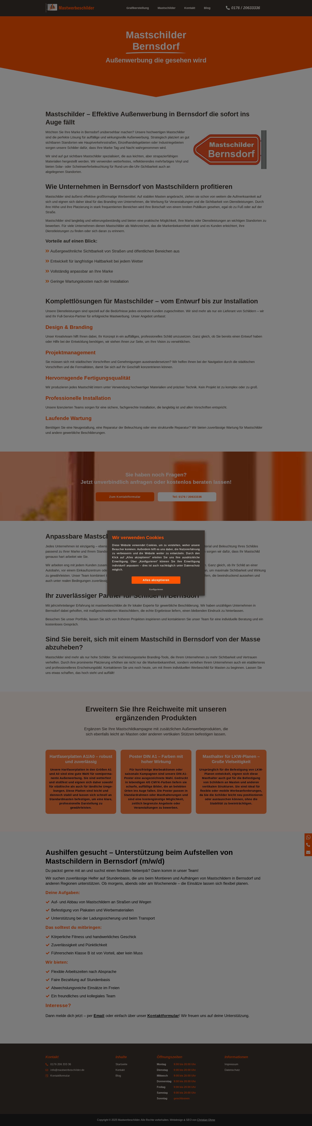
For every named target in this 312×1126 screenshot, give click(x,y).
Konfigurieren (156, 589)
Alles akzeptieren (156, 580)
